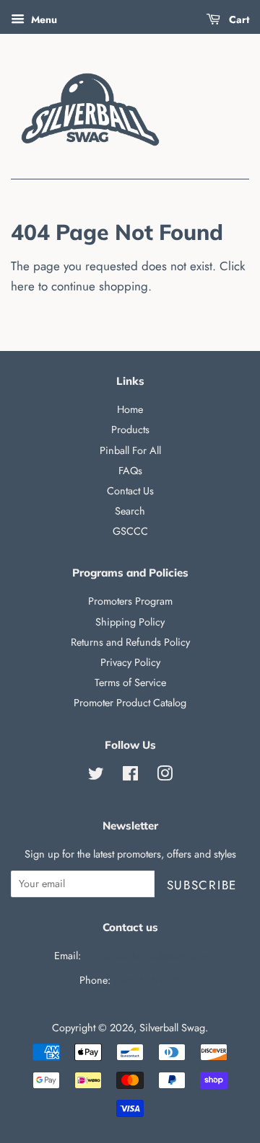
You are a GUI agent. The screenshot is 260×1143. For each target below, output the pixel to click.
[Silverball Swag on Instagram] (165, 776)
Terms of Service (130, 682)
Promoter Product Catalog (130, 702)
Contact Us (130, 491)
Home (130, 409)
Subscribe (202, 885)
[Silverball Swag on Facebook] (130, 776)
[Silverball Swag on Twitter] (96, 776)
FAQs (130, 470)
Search (130, 511)
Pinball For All (130, 450)
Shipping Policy (130, 622)
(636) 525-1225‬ (147, 980)
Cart (237, 19)
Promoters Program (130, 601)
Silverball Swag (172, 1027)
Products (130, 429)
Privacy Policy (130, 662)
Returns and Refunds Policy (130, 642)
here (23, 286)
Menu (42, 19)
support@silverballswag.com (145, 955)
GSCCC (130, 531)
